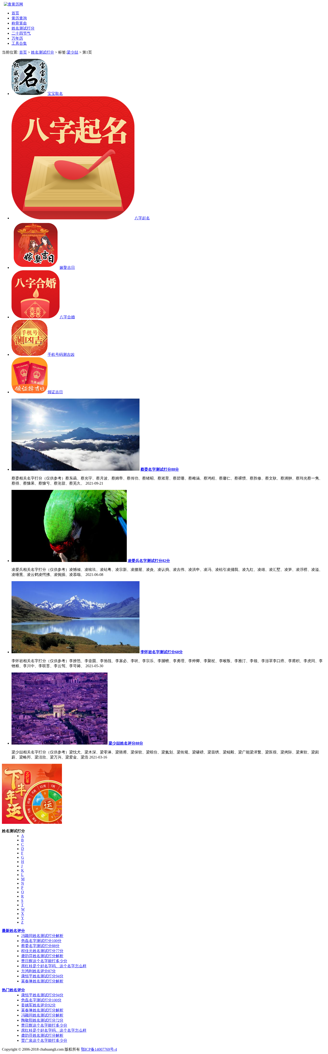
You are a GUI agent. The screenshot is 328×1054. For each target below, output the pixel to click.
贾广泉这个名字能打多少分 (44, 1040)
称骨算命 (19, 23)
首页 (15, 13)
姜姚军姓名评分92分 (38, 1005)
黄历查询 (19, 18)
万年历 (17, 38)
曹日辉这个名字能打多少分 (44, 961)
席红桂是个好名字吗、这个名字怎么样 (53, 966)
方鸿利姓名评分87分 (38, 971)
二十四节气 (21, 33)
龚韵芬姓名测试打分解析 (42, 956)
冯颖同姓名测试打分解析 (42, 936)
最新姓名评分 (13, 931)
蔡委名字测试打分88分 (40, 946)
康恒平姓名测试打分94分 (42, 976)
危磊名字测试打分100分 (41, 941)
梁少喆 (72, 52)
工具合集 (19, 43)
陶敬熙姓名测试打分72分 (42, 1020)
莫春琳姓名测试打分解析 (42, 981)
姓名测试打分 (23, 28)
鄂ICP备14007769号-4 (99, 1049)
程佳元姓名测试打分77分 (42, 951)
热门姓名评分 (13, 990)
